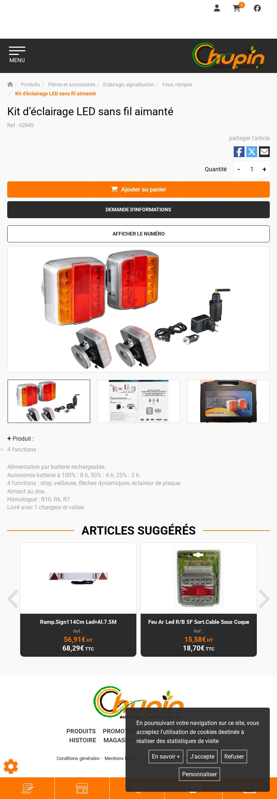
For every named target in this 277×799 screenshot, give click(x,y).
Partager (239, 151)
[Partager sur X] (251, 151)
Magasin (117, 740)
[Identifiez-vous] (217, 8)
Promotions (122, 731)
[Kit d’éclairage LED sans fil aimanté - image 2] (138, 401)
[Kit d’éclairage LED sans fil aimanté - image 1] (49, 401)
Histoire (82, 740)
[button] (55, 94)
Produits (81, 731)
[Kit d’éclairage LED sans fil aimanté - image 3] (228, 401)
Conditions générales (78, 758)
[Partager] (264, 151)
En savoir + (166, 756)
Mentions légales (122, 758)
